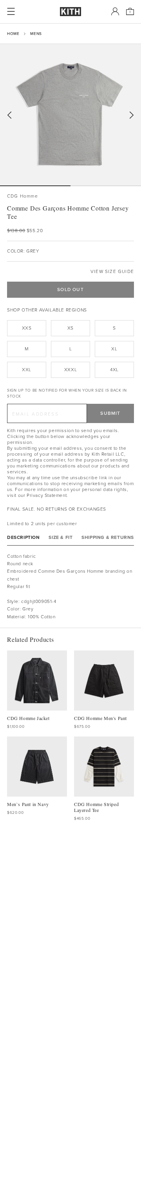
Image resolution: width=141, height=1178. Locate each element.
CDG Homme (22, 196)
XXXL (70, 369)
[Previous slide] (9, 115)
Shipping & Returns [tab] (107, 537)
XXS (27, 328)
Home (13, 34)
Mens (36, 34)
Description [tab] (23, 537)
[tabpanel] (70, 587)
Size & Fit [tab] (60, 537)
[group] (70, 114)
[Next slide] (131, 115)
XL (114, 348)
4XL (114, 369)
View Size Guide (112, 272)
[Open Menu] (11, 11)
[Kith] (70, 11)
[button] (105, 185)
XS (70, 328)
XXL (26, 369)
